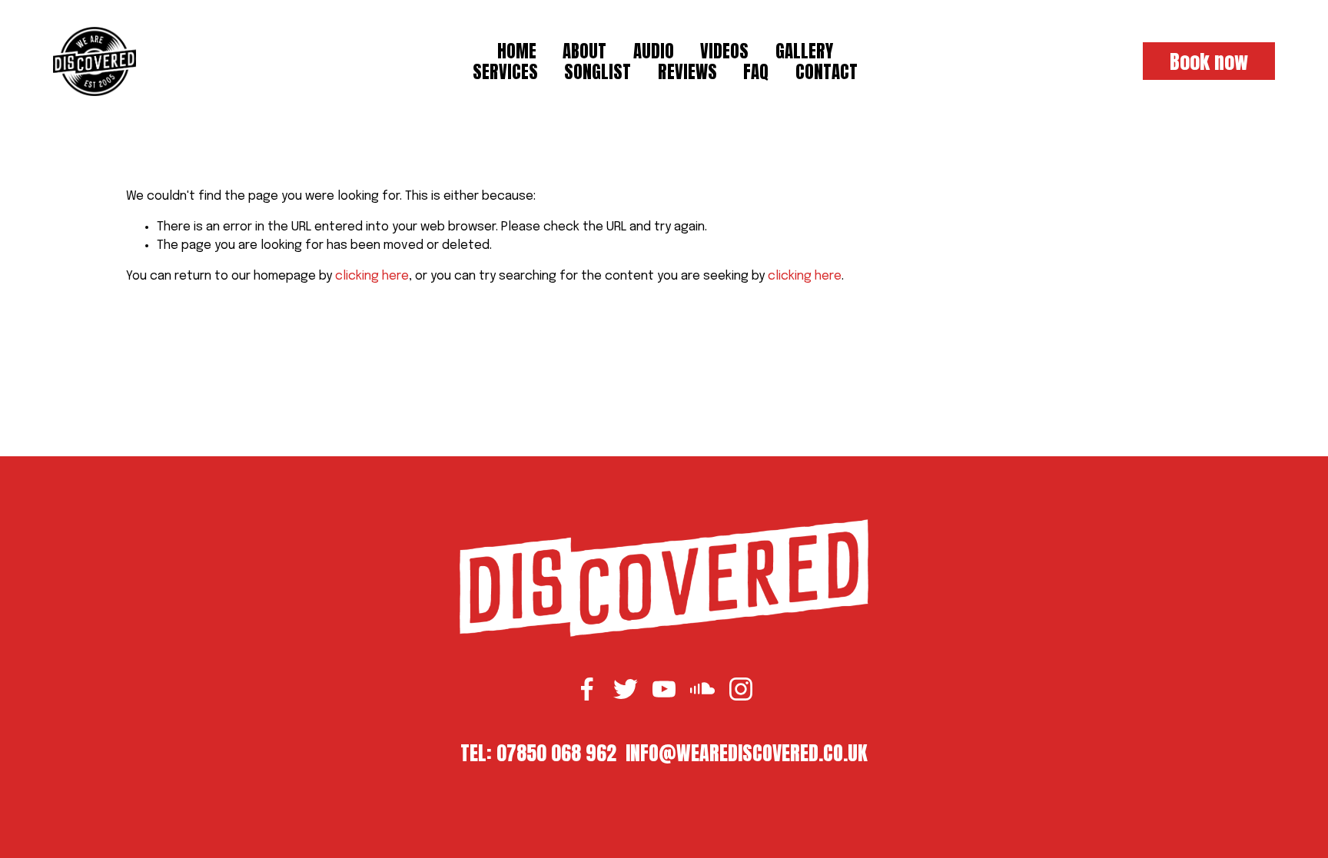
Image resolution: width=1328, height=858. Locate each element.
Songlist (597, 71)
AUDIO (653, 50)
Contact (826, 71)
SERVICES (505, 71)
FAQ (756, 71)
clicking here (372, 276)
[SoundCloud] (702, 689)
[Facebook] (587, 689)
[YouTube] (664, 689)
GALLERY (804, 50)
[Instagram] (741, 689)
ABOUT (584, 50)
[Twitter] (625, 689)
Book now (1209, 61)
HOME (516, 50)
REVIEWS (687, 71)
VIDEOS (724, 50)
